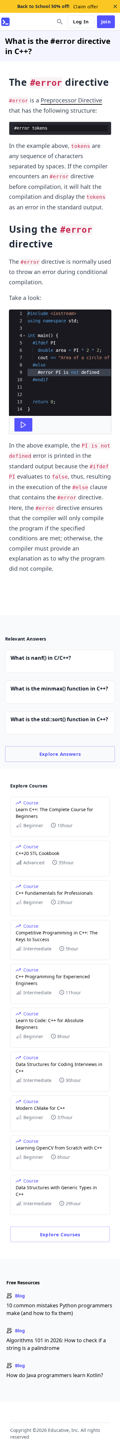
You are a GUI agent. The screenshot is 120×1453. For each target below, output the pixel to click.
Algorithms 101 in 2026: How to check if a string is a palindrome (56, 1344)
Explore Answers (60, 754)
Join (106, 21)
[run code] (23, 425)
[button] (24, 335)
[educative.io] (5, 22)
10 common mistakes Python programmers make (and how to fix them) (59, 1309)
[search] (60, 21)
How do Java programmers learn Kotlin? (54, 1375)
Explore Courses (60, 1234)
